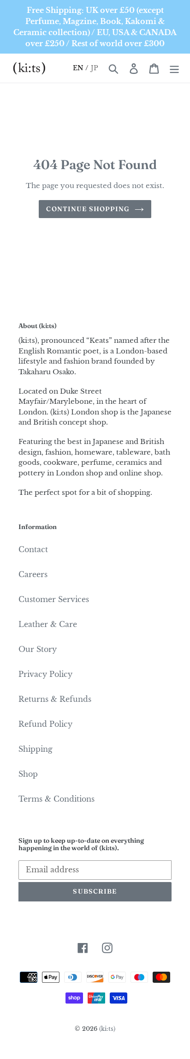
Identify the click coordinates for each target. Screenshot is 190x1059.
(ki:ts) (107, 1029)
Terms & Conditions (56, 798)
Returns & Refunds (54, 699)
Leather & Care (47, 624)
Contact (33, 549)
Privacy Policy (45, 674)
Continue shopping (88, 209)
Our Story (37, 649)
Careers (33, 574)
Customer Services (53, 599)
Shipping (35, 749)
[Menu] (174, 68)
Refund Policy (45, 724)
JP (95, 68)
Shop (28, 774)
